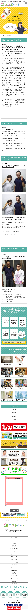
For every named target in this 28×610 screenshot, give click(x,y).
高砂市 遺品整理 (6, 258)
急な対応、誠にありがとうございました (13, 123)
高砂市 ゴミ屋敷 (10, 256)
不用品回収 (14, 537)
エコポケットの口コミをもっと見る (13, 478)
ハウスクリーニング (14, 554)
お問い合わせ (14, 583)
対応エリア (14, 567)
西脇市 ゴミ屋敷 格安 (18, 47)
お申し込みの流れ (14, 562)
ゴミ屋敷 (14, 543)
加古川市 (4, 163)
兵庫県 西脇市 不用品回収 (13, 46)
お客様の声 (14, 575)
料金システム (14, 559)
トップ (2, 35)
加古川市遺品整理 (9, 167)
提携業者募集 (14, 570)
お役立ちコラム (14, 578)
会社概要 (14, 581)
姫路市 (4, 127)
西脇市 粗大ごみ (17, 49)
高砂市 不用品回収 (20, 256)
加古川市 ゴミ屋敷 (11, 165)
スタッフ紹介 (14, 564)
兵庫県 (7, 129)
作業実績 (14, 573)
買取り (14, 540)
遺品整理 (14, 546)
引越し (14, 551)
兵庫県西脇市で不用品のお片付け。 (12, 40)
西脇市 (4, 44)
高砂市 (4, 254)
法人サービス (14, 556)
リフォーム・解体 (14, 548)
